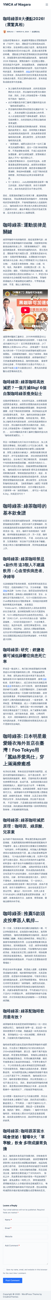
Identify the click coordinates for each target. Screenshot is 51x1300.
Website (8, 1236)
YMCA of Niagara (17, 4)
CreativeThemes (10, 1297)
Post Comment (13, 1280)
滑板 (5, 590)
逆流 (9, 686)
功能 (44, 679)
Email (8, 1228)
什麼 (15, 368)
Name (8, 1219)
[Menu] (47, 4)
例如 (28, 71)
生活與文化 (36, 32)
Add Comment (12, 1245)
